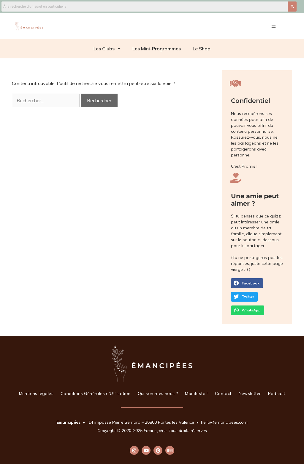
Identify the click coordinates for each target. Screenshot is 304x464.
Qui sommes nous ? (158, 393)
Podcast (276, 393)
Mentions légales (36, 393)
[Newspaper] (169, 450)
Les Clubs (104, 49)
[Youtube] (146, 450)
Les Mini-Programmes (156, 49)
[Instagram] (134, 450)
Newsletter (250, 393)
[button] (273, 26)
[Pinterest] (157, 450)
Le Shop (201, 49)
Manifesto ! (196, 393)
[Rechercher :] (46, 100)
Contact (223, 393)
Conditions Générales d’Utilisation (96, 393)
